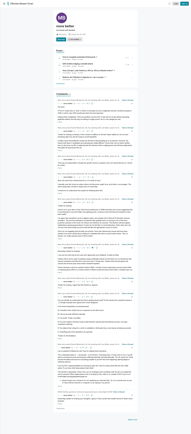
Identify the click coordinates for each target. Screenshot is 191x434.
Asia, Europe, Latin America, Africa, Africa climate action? (88, 70)
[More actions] (132, 58)
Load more (60, 84)
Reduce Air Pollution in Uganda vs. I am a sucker (83, 77)
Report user (132, 420)
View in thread (127, 100)
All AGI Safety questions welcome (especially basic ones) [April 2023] (85, 392)
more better (67, 59)
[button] (58, 103)
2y (74, 103)
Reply (60, 122)
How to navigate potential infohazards (79, 57)
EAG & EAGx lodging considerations (78, 64)
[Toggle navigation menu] (4, 4)
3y (74, 395)
